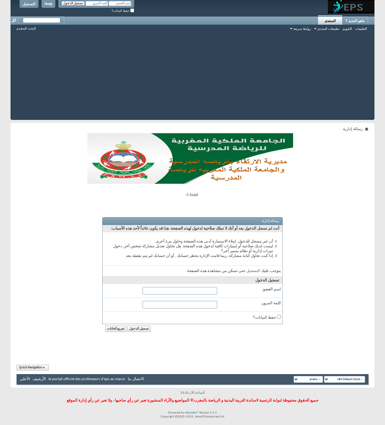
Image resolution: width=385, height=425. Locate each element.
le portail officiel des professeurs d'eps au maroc (86, 379)
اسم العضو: (271, 289)
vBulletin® (192, 412)
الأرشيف (39, 379)
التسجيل (29, 4)
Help (48, 4)
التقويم (347, 28)
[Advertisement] (192, 78)
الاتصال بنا (136, 379)
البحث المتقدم (26, 28)
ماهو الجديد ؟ (355, 21)
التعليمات (361, 28)
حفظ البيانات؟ (121, 10)
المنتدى (330, 21)
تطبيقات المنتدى (328, 28)
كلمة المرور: (271, 303)
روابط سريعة (302, 28)
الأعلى (25, 379)
